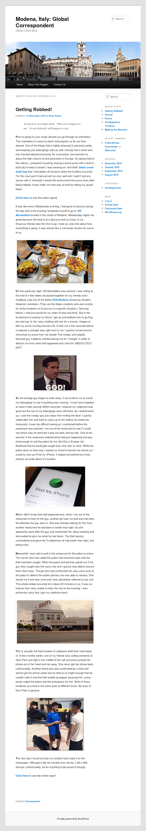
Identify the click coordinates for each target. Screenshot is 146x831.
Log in (108, 201)
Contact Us (60, 84)
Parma (108, 118)
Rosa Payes (55, 115)
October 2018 (112, 167)
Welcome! (110, 150)
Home (20, 84)
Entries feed (111, 204)
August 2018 (111, 174)
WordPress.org (113, 212)
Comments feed (113, 208)
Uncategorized (32, 801)
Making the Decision (116, 129)
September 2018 (113, 171)
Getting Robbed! (34, 109)
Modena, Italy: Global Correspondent (42, 22)
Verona (109, 114)
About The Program (38, 84)
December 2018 (113, 163)
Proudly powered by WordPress (73, 818)
